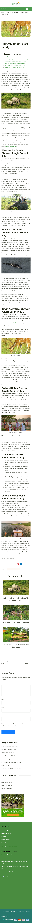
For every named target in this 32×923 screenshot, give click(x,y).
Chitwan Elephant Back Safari (7, 772)
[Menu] (27, 9)
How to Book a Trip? (6, 833)
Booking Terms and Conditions (9, 846)
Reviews (3, 836)
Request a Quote (5, 840)
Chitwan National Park (10, 146)
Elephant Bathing (5, 765)
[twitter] (15, 564)
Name (3, 699)
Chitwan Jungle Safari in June (7, 662)
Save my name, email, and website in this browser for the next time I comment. (16, 725)
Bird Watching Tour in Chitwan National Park (11, 762)
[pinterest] (18, 564)
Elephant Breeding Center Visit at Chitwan (10, 759)
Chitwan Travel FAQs (5, 792)
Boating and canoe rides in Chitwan (9, 749)
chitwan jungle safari (13, 569)
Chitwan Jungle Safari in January (16, 622)
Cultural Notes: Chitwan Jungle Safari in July (15, 63)
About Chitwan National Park (7, 782)
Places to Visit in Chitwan (6, 785)
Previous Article (8, 658)
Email (3, 707)
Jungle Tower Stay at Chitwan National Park (11, 769)
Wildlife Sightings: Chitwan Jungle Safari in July (16, 59)
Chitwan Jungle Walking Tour (7, 752)
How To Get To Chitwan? (6, 779)
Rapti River (15, 323)
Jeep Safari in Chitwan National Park (9, 746)
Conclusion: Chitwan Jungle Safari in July (14, 67)
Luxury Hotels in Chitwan (7, 788)
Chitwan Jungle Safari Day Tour (9, 872)
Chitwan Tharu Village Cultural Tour (9, 756)
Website (3, 715)
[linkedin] (21, 564)
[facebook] (12, 564)
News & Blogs (4, 830)
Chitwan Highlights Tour (7, 855)
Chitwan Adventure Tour (7, 858)
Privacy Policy (4, 843)
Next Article (25, 658)
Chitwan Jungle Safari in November (25, 662)
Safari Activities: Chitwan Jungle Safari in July (16, 61)
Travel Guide (4, 40)
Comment (4, 683)
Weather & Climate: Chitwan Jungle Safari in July (17, 57)
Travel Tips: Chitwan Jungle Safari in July (15, 65)
